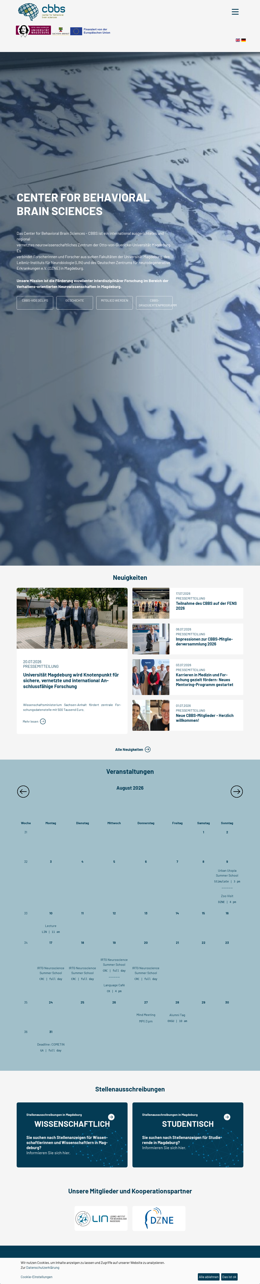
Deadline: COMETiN (51, 1044)
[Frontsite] (238, 40)
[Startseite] (243, 40)
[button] (236, 11)
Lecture (50, 926)
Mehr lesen (30, 721)
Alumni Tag (177, 1015)
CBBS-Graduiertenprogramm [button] (156, 302)
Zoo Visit (227, 896)
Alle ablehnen (209, 1277)
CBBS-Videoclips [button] (35, 300)
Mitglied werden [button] (114, 300)
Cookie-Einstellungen (36, 1277)
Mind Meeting (145, 1015)
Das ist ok (229, 1277)
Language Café (114, 985)
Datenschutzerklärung (42, 1267)
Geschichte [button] (74, 300)
